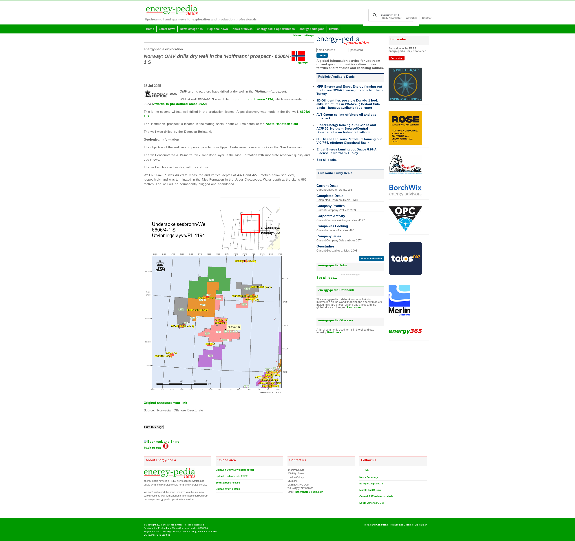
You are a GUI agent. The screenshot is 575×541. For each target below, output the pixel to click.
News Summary (368, 477)
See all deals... (327, 159)
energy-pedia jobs (311, 29)
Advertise (411, 18)
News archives (242, 29)
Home (150, 29)
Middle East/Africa (370, 490)
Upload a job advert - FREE (232, 476)
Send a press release (228, 482)
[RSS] (361, 470)
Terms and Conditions (376, 524)
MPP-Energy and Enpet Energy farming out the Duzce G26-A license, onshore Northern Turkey (349, 90)
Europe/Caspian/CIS (371, 483)
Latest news (167, 29)
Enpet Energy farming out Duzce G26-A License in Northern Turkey (346, 151)
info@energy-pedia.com (309, 491)
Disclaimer (421, 524)
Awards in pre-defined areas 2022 (179, 104)
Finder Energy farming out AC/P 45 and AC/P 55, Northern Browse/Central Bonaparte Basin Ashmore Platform (346, 128)
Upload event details (228, 489)
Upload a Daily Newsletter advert (235, 469)
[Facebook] (365, 510)
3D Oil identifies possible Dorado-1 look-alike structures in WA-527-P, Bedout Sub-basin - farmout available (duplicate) (348, 104)
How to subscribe (371, 258)
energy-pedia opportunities (276, 29)
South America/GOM (371, 502)
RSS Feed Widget (350, 274)
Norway (303, 62)
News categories (191, 29)
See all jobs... (326, 277)
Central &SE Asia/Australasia (376, 496)
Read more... (355, 307)
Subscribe (396, 58)
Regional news (217, 29)
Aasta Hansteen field (282, 124)
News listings (303, 35)
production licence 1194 (254, 99)
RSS (365, 469)
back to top (153, 447)
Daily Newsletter (391, 18)
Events (333, 29)
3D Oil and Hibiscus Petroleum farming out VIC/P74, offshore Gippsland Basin (349, 140)
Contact (426, 18)
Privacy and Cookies (401, 524)
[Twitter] (361, 510)
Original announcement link (165, 402)
